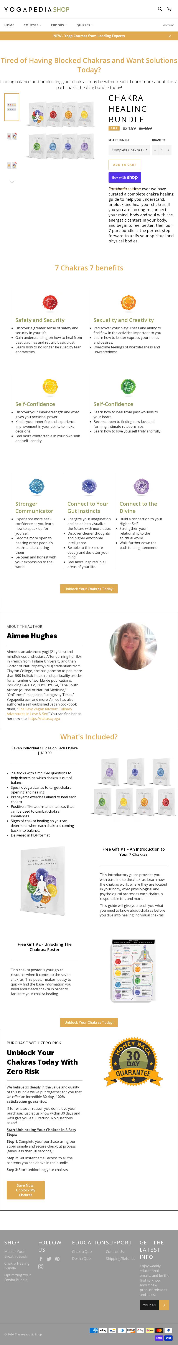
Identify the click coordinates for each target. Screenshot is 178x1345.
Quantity (158, 140)
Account (168, 25)
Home (9, 25)
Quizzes (83, 25)
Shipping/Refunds (120, 1258)
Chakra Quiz (82, 1251)
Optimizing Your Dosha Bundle (17, 1277)
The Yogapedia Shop (28, 1334)
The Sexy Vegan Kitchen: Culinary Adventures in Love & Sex (39, 711)
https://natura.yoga (44, 718)
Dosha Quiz (81, 1258)
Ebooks (58, 25)
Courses (32, 25)
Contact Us (115, 1251)
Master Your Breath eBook (15, 1254)
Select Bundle (119, 140)
